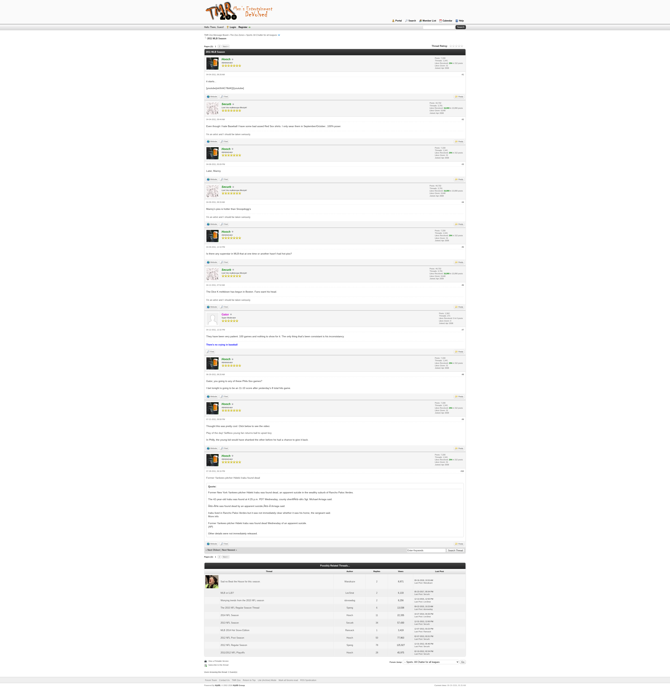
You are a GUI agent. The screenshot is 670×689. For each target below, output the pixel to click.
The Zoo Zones (237, 35)
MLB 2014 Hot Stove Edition (235, 630)
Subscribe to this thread (218, 665)
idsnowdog (349, 600)
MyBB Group (239, 685)
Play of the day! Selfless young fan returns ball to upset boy (239, 433)
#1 (463, 74)
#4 (463, 202)
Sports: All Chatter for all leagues (261, 35)
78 (377, 645)
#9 (463, 419)
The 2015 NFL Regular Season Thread (240, 607)
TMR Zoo (236, 680)
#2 (463, 119)
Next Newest (228, 550)
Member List (429, 20)
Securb (426, 594)
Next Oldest (213, 550)
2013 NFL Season (230, 622)
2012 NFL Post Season (232, 637)
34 (377, 622)
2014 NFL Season (230, 615)
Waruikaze (349, 581)
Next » (225, 46)
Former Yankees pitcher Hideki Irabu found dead (233, 477)
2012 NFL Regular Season (234, 645)
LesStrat (349, 593)
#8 (463, 374)
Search (412, 20)
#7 (463, 330)
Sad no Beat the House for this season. (240, 581)
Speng (350, 607)
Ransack (349, 630)
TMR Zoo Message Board (216, 35)
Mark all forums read (288, 680)
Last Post (418, 583)
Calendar (447, 20)
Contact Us (224, 680)
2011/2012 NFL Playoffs (233, 652)
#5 (463, 247)
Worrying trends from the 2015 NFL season (242, 600)
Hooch (350, 615)
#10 (462, 471)
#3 (463, 164)
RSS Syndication (308, 680)
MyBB (217, 685)
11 (377, 615)
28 (377, 652)
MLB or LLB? (227, 593)
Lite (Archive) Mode (267, 680)
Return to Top (249, 680)
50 (377, 637)
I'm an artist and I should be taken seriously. (228, 134)
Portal (398, 20)
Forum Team (211, 680)
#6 (463, 285)
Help (461, 20)
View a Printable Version (218, 661)
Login (233, 27)
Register (243, 27)
